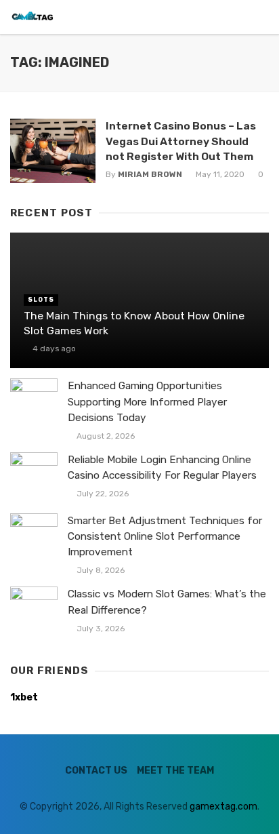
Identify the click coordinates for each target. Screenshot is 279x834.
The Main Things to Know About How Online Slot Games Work (134, 323)
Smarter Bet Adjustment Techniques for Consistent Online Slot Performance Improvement (165, 536)
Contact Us (96, 770)
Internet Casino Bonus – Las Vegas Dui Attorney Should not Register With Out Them (181, 140)
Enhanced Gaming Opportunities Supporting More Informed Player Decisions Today (147, 401)
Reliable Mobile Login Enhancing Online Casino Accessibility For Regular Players (162, 467)
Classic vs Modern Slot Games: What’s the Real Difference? (167, 602)
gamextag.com (223, 806)
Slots (41, 299)
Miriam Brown (150, 174)
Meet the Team (175, 770)
